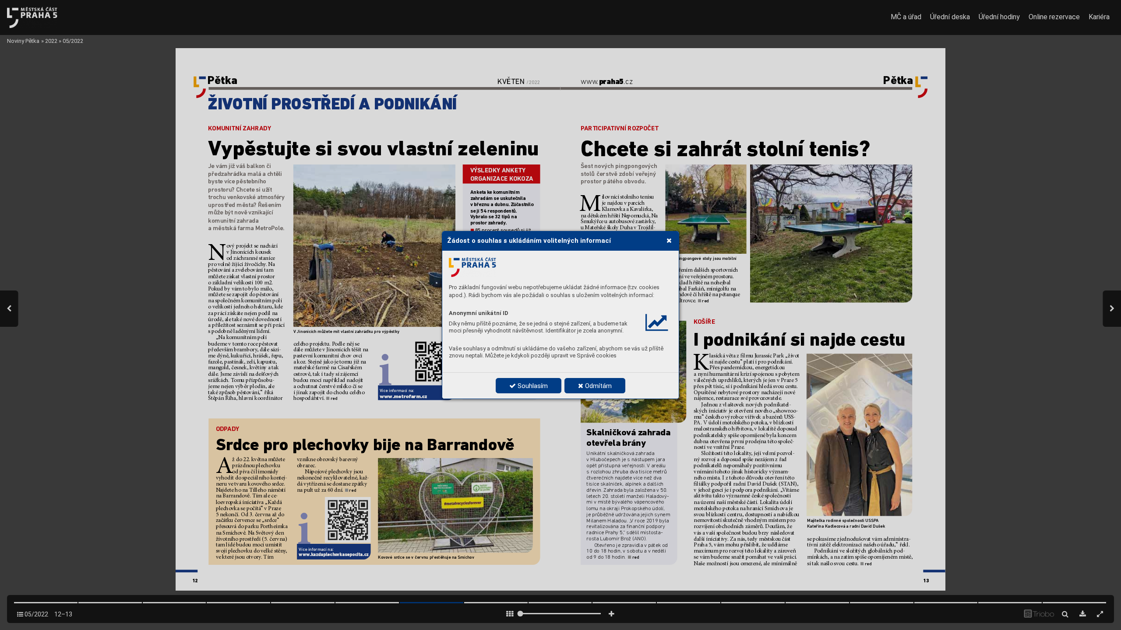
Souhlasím (532, 386)
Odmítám (597, 386)
